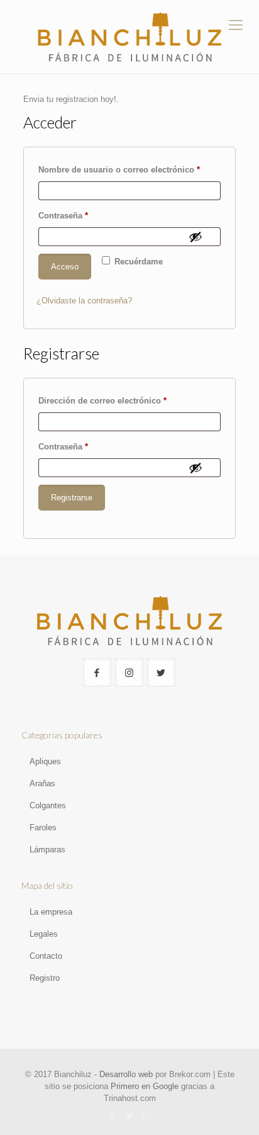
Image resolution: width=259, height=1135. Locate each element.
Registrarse (71, 497)
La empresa (51, 912)
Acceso (65, 266)
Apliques (45, 761)
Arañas (42, 783)
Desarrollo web (126, 1074)
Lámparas (47, 849)
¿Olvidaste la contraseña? (84, 300)
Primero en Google (145, 1086)
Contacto (46, 956)
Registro (45, 978)
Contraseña (84, 215)
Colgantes (48, 805)
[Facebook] (112, 1115)
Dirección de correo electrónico (124, 400)
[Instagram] (146, 1115)
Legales (44, 934)
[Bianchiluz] (129, 36)
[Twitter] (129, 1115)
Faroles (43, 827)
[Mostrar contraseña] (195, 237)
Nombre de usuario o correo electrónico (129, 169)
